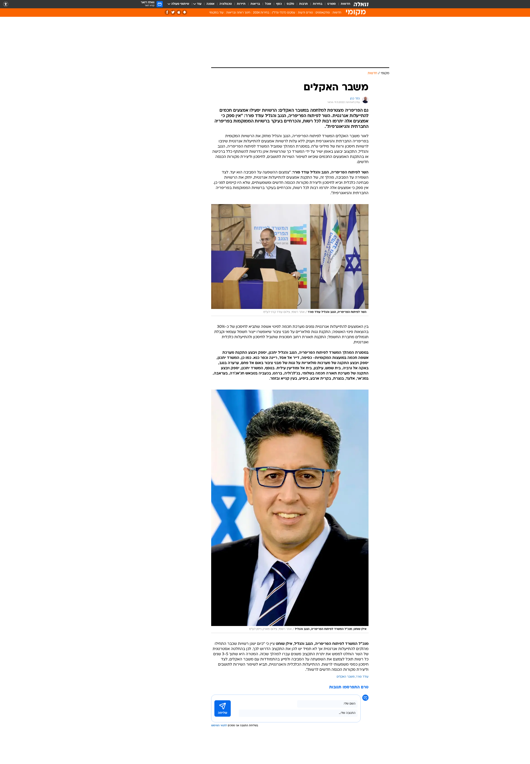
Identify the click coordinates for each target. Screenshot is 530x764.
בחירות (317, 4)
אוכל (268, 4)
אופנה (210, 4)
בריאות (255, 4)
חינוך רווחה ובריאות (238, 12)
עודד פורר (362, 677)
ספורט (331, 4)
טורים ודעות (305, 12)
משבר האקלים (346, 677)
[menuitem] (343, 4)
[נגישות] (5, 4)
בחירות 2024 (261, 12)
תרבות (303, 4)
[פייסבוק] (167, 12)
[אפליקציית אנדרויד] (184, 12)
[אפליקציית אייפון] (178, 12)
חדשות (345, 4)
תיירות (241, 4)
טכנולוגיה (225, 4)
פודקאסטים (323, 12)
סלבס (290, 4)
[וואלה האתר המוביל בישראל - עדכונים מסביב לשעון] (361, 4)
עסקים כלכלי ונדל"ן (283, 12)
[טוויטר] (173, 12)
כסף (279, 4)
